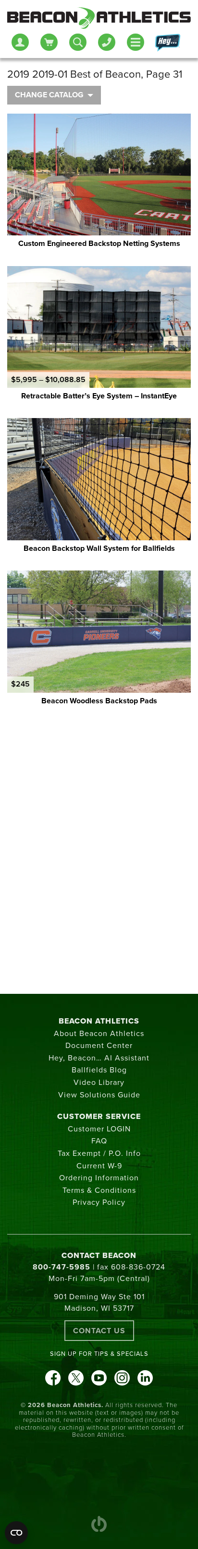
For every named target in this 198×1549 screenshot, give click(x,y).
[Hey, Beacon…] (167, 43)
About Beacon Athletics (99, 1033)
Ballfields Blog (99, 1070)
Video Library (99, 1082)
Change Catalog (49, 95)
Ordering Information (99, 1178)
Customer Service (99, 1116)
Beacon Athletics (99, 1021)
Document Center (99, 1045)
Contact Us (99, 1331)
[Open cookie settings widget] (16, 1532)
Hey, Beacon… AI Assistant (99, 1058)
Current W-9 (99, 1166)
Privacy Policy (99, 1202)
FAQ (99, 1141)
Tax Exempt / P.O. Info (99, 1153)
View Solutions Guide (99, 1095)
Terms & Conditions (99, 1190)
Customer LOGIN (99, 1129)
